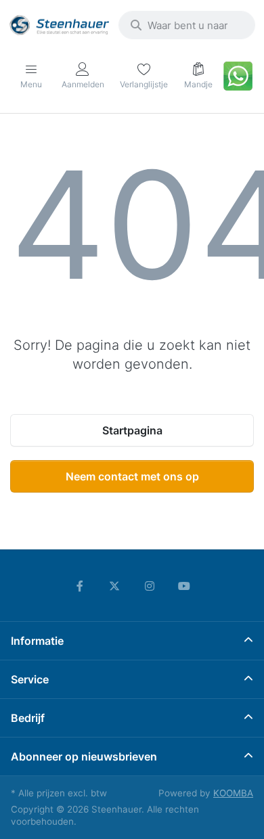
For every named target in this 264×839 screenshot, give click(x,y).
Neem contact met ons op (132, 476)
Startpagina (132, 430)
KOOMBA (233, 793)
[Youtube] (185, 586)
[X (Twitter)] (114, 586)
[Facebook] (80, 586)
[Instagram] (149, 586)
